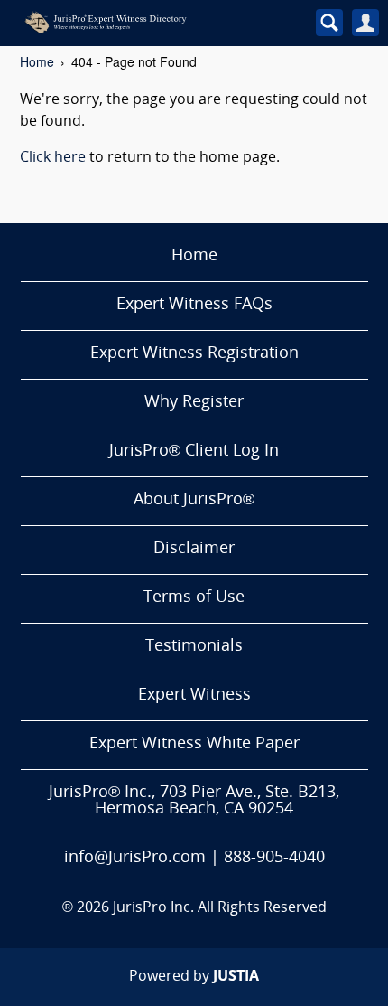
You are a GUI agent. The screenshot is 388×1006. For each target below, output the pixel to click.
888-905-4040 (274, 858)
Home (37, 61)
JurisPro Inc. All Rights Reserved (220, 908)
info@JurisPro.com (135, 858)
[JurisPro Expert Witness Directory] (148, 22)
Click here (53, 158)
